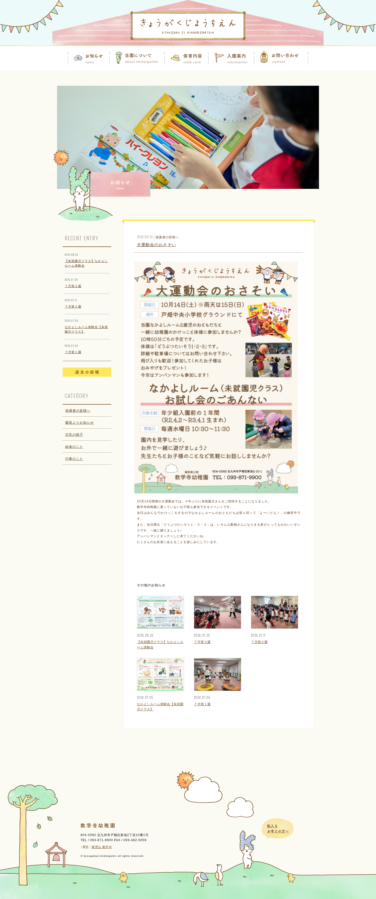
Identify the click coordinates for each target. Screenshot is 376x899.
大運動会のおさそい (156, 245)
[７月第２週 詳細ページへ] (274, 627)
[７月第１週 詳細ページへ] (217, 689)
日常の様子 (74, 435)
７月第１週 (73, 352)
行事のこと (74, 459)
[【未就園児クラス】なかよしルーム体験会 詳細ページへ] (160, 627)
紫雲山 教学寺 (102, 847)
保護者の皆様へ (77, 411)
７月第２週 (73, 306)
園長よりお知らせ (79, 423)
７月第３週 (73, 286)
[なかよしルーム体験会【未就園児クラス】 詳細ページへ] (160, 689)
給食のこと (74, 447)
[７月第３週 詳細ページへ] (217, 627)
